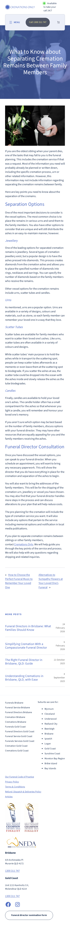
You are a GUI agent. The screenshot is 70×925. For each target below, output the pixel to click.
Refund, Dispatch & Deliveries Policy (23, 791)
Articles (9, 796)
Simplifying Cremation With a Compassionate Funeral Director (26, 645)
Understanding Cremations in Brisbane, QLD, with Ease (24, 677)
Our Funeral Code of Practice (19, 777)
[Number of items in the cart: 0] (58, 22)
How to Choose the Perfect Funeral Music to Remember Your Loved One (19, 581)
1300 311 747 (12, 871)
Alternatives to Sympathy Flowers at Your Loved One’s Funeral (51, 581)
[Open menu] (14, 22)
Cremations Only (23, 544)
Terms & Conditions (15, 787)
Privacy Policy (12, 782)
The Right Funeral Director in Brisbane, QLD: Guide (23, 661)
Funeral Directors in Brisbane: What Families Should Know (28, 627)
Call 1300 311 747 (37, 22)
